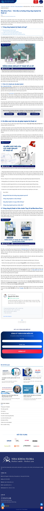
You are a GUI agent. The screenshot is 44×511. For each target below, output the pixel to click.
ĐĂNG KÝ (22, 351)
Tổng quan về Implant (5, 406)
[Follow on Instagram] (4, 498)
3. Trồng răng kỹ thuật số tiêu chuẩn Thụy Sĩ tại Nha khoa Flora (13, 34)
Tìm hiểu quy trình (4, 409)
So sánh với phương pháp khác (7, 415)
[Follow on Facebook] (2, 498)
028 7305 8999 (7, 479)
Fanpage (21, 288)
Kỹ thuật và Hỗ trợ (4, 420)
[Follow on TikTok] (6, 498)
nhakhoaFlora (12, 16)
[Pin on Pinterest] (23, 322)
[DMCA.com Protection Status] (5, 505)
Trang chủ (3, 6)
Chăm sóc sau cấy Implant (6, 422)
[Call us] (8, 498)
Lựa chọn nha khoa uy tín (6, 417)
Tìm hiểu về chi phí (5, 413)
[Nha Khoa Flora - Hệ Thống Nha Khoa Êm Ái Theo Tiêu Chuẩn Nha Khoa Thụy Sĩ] (11, 1)
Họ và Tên (22, 338)
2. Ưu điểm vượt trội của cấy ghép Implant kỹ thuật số (11, 32)
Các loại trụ (3, 411)
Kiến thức (8, 6)
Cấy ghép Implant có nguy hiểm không (13, 201)
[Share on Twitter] (21, 322)
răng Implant (11, 93)
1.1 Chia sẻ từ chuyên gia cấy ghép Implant (11, 31)
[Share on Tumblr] (25, 322)
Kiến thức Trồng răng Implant (17, 6)
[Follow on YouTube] (10, 498)
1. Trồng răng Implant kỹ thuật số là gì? (8, 30)
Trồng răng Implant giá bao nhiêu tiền (13, 205)
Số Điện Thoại (22, 344)
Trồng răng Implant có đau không (12, 198)
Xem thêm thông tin (7, 316)
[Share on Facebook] (19, 322)
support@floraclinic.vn (7, 484)
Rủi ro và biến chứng (5, 424)
